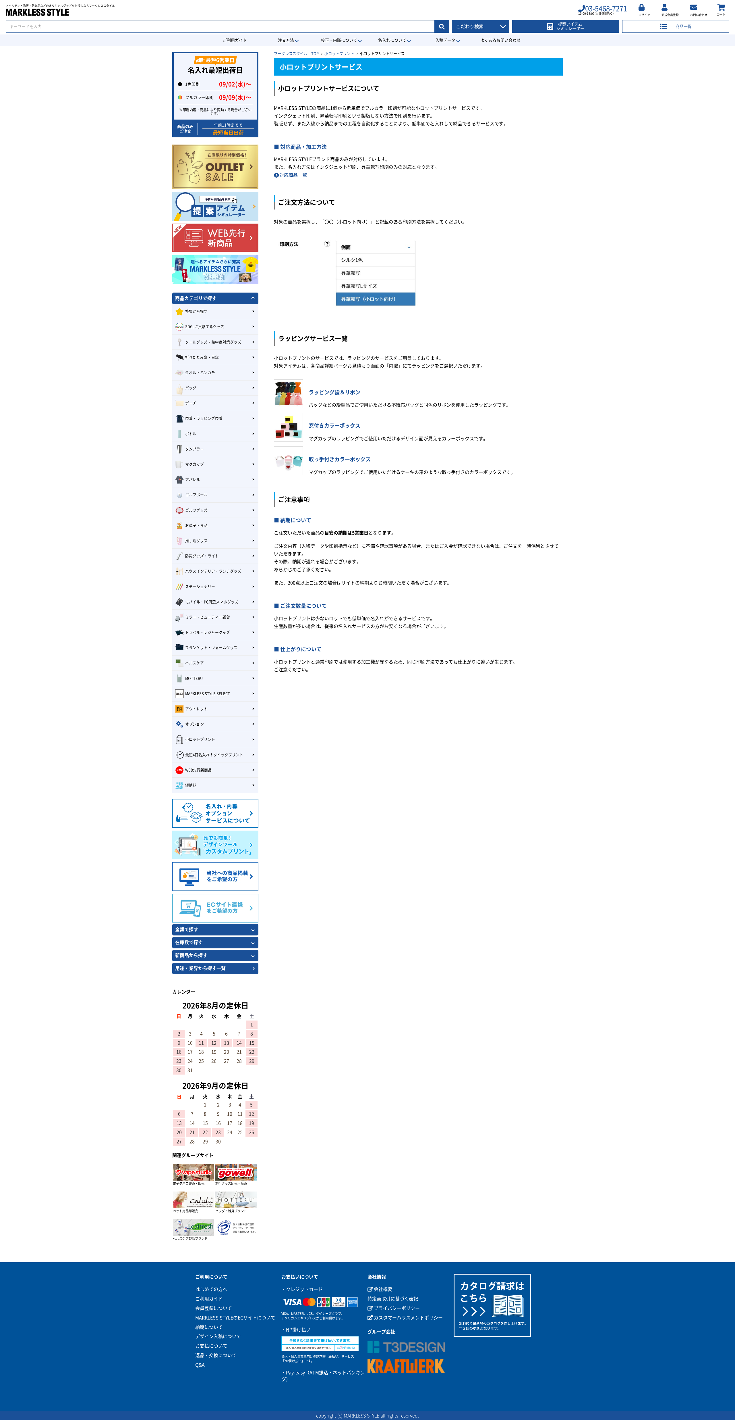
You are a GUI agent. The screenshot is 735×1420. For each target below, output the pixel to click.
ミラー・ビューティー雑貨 (207, 617)
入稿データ (445, 40)
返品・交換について (216, 1355)
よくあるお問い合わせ (500, 40)
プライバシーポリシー (396, 1308)
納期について (209, 1327)
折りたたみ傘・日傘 (202, 357)
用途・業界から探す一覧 (200, 968)
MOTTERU (194, 678)
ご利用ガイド (235, 40)
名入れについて (392, 40)
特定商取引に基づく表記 (393, 1298)
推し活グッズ (196, 541)
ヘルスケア (194, 663)
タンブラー (194, 449)
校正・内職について (339, 40)
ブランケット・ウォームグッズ (211, 648)
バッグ (190, 388)
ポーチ (190, 403)
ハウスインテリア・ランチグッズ (213, 571)
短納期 (190, 785)
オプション (194, 724)
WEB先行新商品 (198, 770)
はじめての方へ (211, 1289)
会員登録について (213, 1308)
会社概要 (382, 1289)
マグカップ (194, 464)
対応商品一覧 (293, 175)
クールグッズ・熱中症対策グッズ (213, 342)
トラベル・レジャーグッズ (207, 632)
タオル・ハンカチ (200, 372)
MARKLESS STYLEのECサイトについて (235, 1317)
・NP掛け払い (296, 1329)
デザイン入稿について (218, 1336)
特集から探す (196, 311)
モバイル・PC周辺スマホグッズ (211, 602)
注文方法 (286, 40)
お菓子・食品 (196, 525)
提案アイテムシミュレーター (570, 26)
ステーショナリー (200, 587)
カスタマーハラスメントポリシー (408, 1317)
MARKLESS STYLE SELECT (207, 693)
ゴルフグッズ (196, 510)
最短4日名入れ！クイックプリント (214, 755)
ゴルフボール (196, 495)
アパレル (192, 479)
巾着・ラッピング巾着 (204, 418)
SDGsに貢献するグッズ (204, 326)
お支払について (211, 1346)
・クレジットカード (302, 1289)
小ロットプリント (339, 53)
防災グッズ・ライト (202, 556)
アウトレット (196, 709)
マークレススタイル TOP (296, 53)
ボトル (190, 434)
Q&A (200, 1365)
